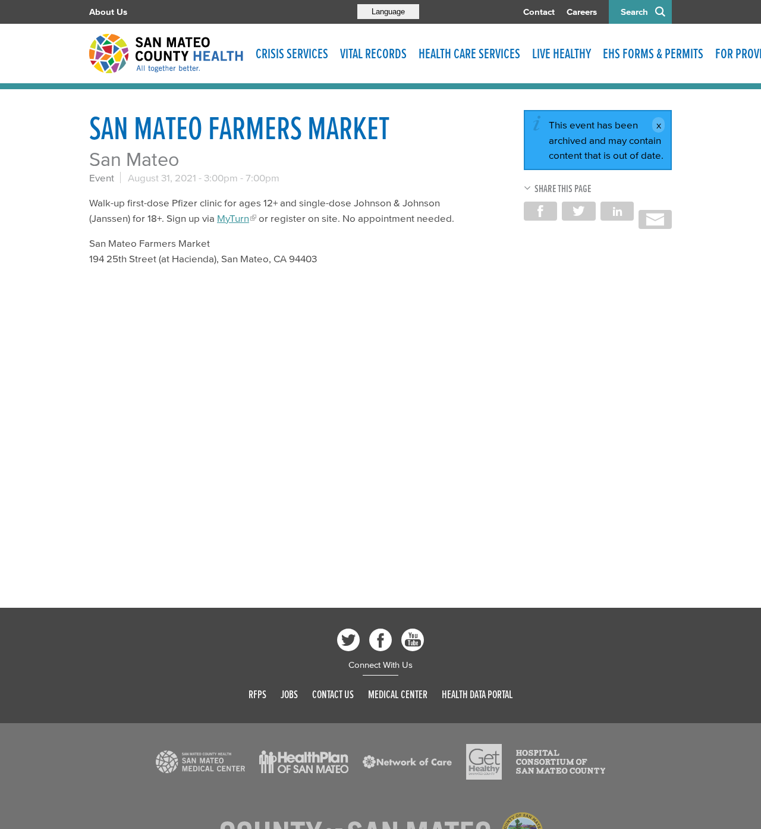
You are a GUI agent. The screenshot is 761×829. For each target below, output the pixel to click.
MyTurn (233, 218)
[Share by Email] (655, 219)
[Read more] (200, 762)
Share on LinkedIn (617, 211)
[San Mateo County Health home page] (166, 53)
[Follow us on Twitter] (348, 640)
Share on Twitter (578, 211)
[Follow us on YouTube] (412, 640)
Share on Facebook (540, 211)
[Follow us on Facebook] (380, 640)
